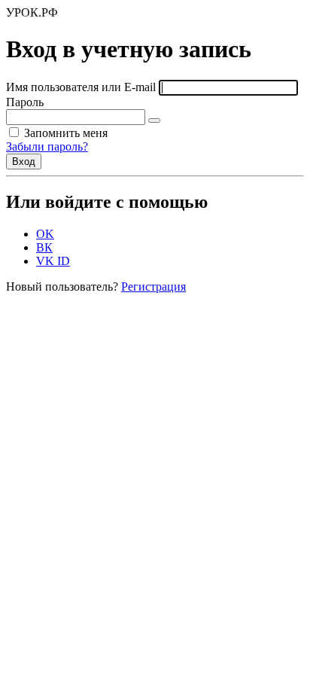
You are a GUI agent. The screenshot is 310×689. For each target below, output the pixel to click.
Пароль (25, 102)
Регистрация (153, 286)
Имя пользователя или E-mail (81, 87)
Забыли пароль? (47, 146)
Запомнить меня (64, 133)
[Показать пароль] (154, 120)
